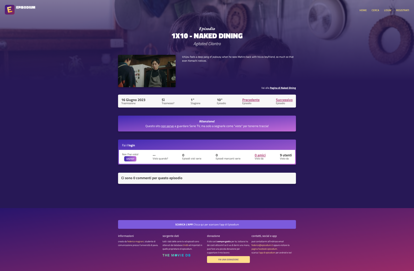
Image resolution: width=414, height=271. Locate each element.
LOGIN (387, 10)
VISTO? (130, 159)
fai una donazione (228, 259)
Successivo (284, 100)
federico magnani (135, 241)
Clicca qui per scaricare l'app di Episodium (207, 224)
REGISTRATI (402, 10)
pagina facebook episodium (264, 249)
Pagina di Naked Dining (283, 88)
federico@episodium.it (262, 245)
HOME (363, 10)
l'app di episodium (267, 252)
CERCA (375, 10)
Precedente (251, 100)
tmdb (185, 245)
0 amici (260, 155)
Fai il (128, 145)
